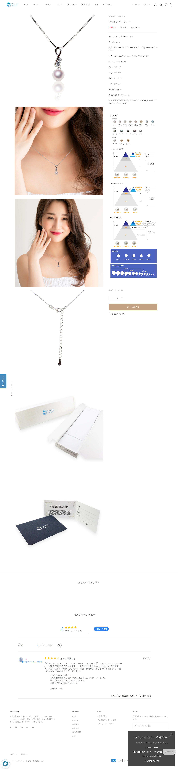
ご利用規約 (101, 716)
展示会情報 (86, 4)
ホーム (25, 4)
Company (75, 728)
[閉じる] (172, 734)
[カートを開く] (171, 4)
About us (75, 720)
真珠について (72, 4)
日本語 (146, 4)
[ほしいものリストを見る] (166, 4)
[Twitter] (119, 290)
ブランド (59, 4)
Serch (74, 716)
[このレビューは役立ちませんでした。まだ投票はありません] (148, 696)
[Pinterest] (122, 290)
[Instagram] (22, 727)
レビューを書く (101, 629)
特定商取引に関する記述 (106, 720)
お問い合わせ (107, 4)
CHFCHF (135, 4)
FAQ (96, 4)
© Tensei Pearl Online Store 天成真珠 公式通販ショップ (26, 761)
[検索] (161, 4)
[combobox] (28, 645)
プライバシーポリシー (105, 724)
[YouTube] (33, 727)
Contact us (75, 724)
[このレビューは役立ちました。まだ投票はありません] (144, 696)
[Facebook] (115, 290)
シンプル (36, 4)
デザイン (48, 4)
